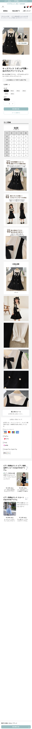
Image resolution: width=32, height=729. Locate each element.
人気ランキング (26, 11)
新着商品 (5, 11)
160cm (12, 93)
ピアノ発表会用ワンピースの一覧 (19, 16)
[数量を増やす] (12, 103)
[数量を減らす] (6, 103)
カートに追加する (16, 112)
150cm (12, 90)
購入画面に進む (16, 109)
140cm (24, 90)
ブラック (7, 99)
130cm (18, 90)
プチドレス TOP (5, 16)
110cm (6, 90)
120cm (6, 93)
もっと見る (27, 468)
